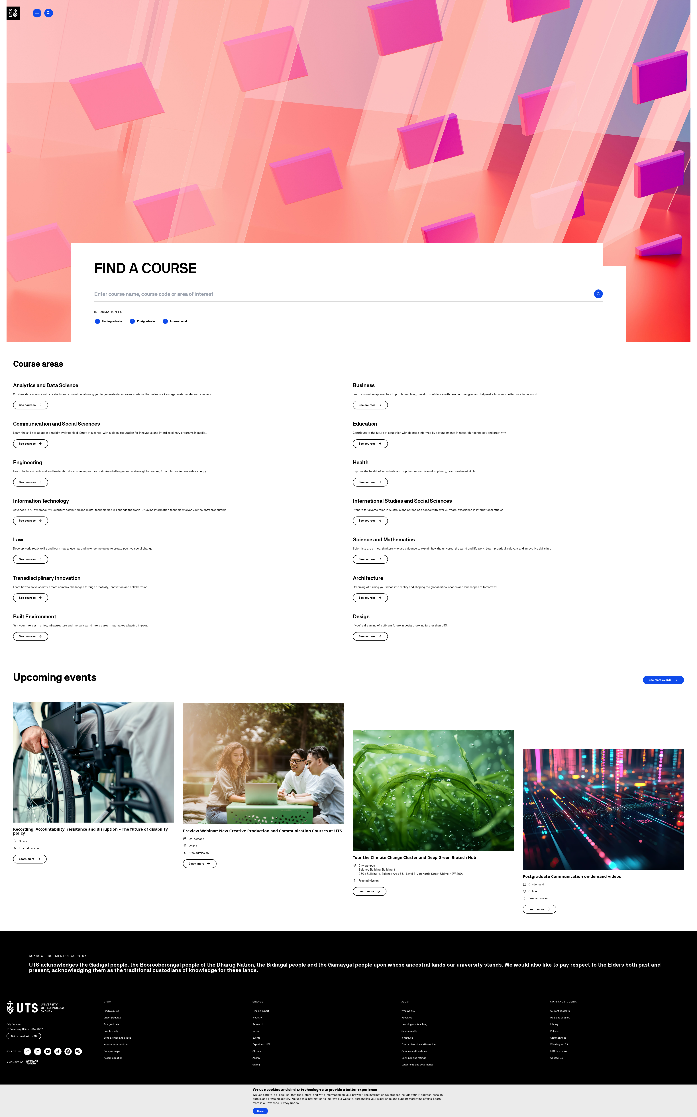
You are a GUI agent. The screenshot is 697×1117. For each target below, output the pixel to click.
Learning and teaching (414, 1024)
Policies (554, 1031)
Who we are (408, 1010)
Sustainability (409, 1031)
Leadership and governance (417, 1064)
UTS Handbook (558, 1051)
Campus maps (112, 1051)
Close (260, 1111)
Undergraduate (112, 1017)
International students (116, 1044)
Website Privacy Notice (283, 1103)
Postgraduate (111, 1024)
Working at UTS (559, 1044)
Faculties (407, 1017)
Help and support (560, 1017)
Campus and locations (414, 1051)
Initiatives (407, 1037)
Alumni (256, 1057)
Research (257, 1024)
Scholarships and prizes (117, 1037)
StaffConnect (558, 1037)
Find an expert (260, 1010)
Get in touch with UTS (24, 1036)
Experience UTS (261, 1044)
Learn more (30, 859)
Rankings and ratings (414, 1057)
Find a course (111, 1010)
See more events (663, 680)
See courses (30, 405)
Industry (257, 1017)
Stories (256, 1051)
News (255, 1031)
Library (554, 1024)
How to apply (111, 1031)
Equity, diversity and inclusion (419, 1044)
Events (256, 1037)
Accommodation (113, 1057)
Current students (560, 1010)
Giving (256, 1064)
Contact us (556, 1057)
